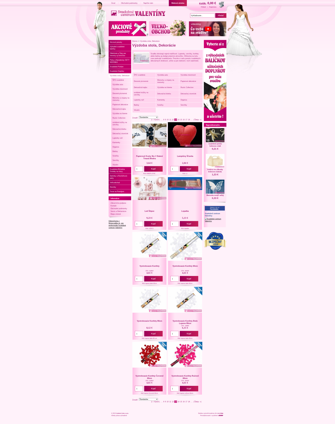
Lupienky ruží (118, 138)
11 (170, 120)
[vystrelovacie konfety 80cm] (149, 312)
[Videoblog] (207, 28)
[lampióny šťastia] (185, 147)
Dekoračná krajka (119, 109)
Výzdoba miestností (120, 89)
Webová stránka (177, 3)
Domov (135, 41)
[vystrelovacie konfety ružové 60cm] (185, 367)
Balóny (115, 151)
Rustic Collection (119, 118)
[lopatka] (185, 189)
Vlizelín (115, 165)
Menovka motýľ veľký (215, 195)
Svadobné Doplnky (117, 71)
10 (168, 120)
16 (184, 120)
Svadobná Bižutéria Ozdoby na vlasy (117, 170)
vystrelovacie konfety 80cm (149, 321)
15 (181, 120)
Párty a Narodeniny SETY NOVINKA (120, 61)
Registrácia (212, 7)
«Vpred (156, 120)
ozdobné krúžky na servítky (120, 123)
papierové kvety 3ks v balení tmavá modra (149, 157)
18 (189, 120)
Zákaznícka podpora (118, 203)
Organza (116, 147)
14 (178, 120)
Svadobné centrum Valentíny (212, 215)
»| (200, 120)
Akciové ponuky (116, 42)
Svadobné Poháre (116, 67)
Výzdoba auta (118, 84)
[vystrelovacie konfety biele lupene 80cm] (185, 312)
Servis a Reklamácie (118, 211)
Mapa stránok (116, 214)
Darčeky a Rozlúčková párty (118, 177)
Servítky (116, 160)
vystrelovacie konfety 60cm (185, 266)
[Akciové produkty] (129, 28)
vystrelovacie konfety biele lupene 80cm (185, 322)
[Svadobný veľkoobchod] (168, 28)
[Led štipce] (149, 199)
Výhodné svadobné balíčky (117, 48)
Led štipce (149, 211)
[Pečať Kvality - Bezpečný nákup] (215, 250)
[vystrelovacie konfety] (149, 257)
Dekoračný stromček (120, 134)
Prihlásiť (203, 7)
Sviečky (116, 156)
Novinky (113, 187)
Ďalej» (196, 120)
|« (152, 120)
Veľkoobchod (115, 183)
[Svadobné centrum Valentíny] (137, 12)
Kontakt (113, 206)
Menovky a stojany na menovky (121, 99)
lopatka (185, 211)
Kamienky (116, 142)
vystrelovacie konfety (149, 266)
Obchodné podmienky (129, 3)
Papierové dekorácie (120, 105)
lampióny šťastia (185, 156)
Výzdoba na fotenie (120, 113)
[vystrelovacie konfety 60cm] (185, 260)
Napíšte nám (148, 3)
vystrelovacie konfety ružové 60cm (185, 377)
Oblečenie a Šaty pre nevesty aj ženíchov (118, 54)
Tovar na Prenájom (117, 191)
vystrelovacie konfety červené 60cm (149, 377)
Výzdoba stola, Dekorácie (119, 76)
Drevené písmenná (120, 93)
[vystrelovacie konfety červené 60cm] (149, 367)
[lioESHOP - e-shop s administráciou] (221, 415)
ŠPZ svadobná (118, 80)
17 (186, 120)
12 (173, 120)
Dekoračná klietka (119, 129)
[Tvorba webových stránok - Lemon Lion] (220, 413)
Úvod (113, 3)
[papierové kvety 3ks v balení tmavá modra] (149, 147)
